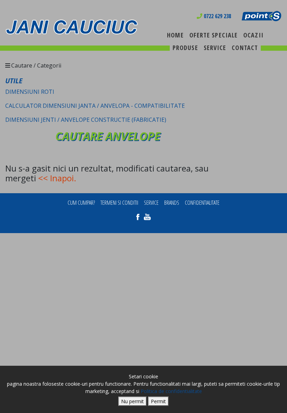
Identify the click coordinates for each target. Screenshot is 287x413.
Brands (171, 202)
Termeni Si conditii (119, 202)
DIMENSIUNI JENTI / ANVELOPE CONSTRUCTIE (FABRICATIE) (85, 120)
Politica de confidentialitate (171, 391)
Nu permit (132, 401)
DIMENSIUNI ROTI (29, 92)
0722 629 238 (216, 16)
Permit (158, 401)
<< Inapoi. (57, 178)
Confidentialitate (202, 202)
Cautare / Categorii (36, 65)
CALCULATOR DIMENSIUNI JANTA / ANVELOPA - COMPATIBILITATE (95, 106)
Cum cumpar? (81, 202)
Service (151, 202)
